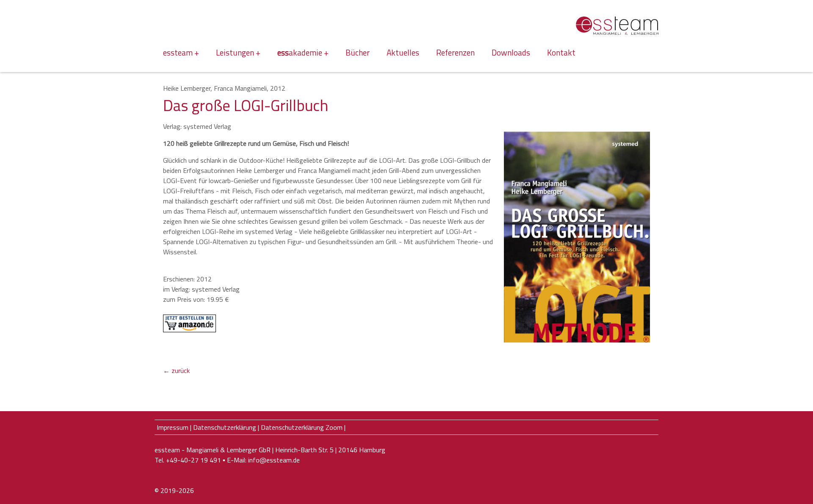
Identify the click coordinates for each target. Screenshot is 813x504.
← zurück (176, 370)
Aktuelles (403, 52)
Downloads (511, 52)
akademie (299, 52)
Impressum (172, 427)
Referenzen (455, 52)
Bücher (358, 52)
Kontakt (561, 52)
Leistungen (235, 52)
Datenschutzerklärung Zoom (302, 427)
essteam (178, 52)
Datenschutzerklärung (224, 427)
